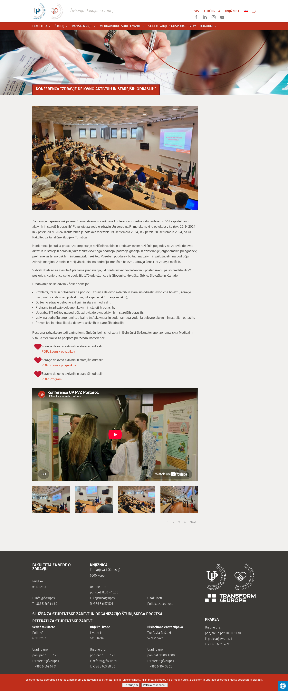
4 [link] (185, 522)
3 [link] (179, 522)
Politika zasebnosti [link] (160, 604)
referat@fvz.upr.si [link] (47, 661)
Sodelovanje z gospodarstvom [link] (172, 26)
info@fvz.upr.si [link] (45, 598)
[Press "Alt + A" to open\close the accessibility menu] (283, 686)
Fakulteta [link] (39, 26)
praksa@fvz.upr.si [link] (220, 639)
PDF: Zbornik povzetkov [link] (58, 351)
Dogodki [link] (206, 26)
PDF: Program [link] (52, 379)
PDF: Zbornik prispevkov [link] (59, 365)
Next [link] (193, 522)
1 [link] (168, 522)
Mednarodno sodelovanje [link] (120, 26)
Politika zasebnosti (154, 684)
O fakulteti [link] (154, 598)
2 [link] (173, 522)
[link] (74, 11)
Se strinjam (131, 684)
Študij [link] (59, 26)
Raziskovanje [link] (82, 26)
